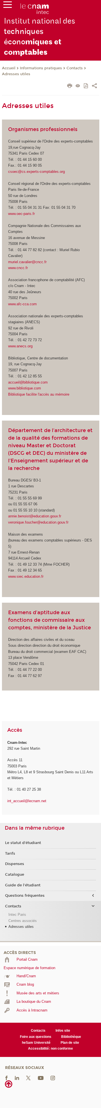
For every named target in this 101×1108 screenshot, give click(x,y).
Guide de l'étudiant (22, 885)
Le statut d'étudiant (23, 843)
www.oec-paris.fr (21, 214)
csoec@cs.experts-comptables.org (36, 171)
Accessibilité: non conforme (50, 1048)
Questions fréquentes (25, 895)
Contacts (74, 68)
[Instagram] (52, 1077)
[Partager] (94, 86)
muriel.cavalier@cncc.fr (27, 262)
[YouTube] (41, 1077)
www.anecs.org (20, 346)
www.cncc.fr (18, 268)
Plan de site (70, 1043)
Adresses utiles (16, 74)
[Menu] (7, 6)
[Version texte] (77, 86)
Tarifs (10, 853)
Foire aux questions (35, 1037)
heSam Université (36, 1043)
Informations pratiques (41, 68)
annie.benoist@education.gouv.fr (34, 516)
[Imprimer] (69, 86)
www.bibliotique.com (24, 388)
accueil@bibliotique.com (28, 382)
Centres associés (22, 921)
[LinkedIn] (17, 1077)
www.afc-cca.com (22, 304)
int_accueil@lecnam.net (26, 801)
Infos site (63, 1031)
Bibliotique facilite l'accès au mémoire (38, 394)
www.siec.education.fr (25, 576)
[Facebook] (6, 1077)
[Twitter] (28, 1077)
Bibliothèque (71, 1037)
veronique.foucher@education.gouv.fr (38, 522)
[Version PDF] (86, 86)
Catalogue (14, 874)
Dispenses (14, 864)
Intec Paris (17, 914)
